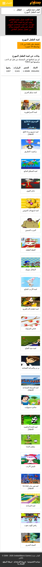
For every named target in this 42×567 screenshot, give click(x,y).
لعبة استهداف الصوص (31, 210)
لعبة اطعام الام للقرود (31, 309)
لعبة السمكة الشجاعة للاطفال (31, 389)
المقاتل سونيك (30, 270)
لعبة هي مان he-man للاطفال (30, 487)
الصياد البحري (31, 545)
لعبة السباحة (30, 506)
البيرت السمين (30, 230)
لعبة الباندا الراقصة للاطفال (31, 428)
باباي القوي (31, 191)
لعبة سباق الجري (30, 92)
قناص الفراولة (30, 329)
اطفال (19, 10)
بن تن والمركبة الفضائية (30, 368)
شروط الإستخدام (20, 562)
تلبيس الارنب (30, 466)
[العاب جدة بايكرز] (35, 4)
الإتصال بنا (21, 564)
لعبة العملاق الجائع (30, 171)
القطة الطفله (31, 250)
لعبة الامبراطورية (30, 112)
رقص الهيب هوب (30, 525)
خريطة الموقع (7, 562)
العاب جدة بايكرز (33, 10)
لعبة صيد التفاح (30, 348)
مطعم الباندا (30, 447)
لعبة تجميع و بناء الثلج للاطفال (30, 133)
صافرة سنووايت (31, 407)
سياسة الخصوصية (33, 562)
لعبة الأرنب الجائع (30, 289)
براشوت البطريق (30, 151)
